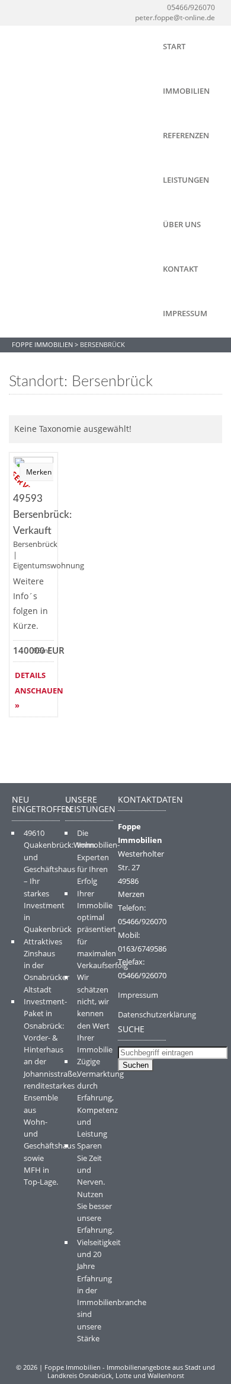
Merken (39, 472)
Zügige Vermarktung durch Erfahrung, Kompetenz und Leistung (100, 1097)
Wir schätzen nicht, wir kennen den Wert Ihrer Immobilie (95, 1013)
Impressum (185, 313)
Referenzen (186, 135)
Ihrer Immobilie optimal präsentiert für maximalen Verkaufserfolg (102, 929)
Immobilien (186, 90)
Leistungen (186, 179)
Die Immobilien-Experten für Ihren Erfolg (98, 857)
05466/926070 (191, 7)
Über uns (182, 224)
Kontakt (180, 268)
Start (174, 46)
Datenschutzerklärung (157, 1014)
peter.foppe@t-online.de (175, 17)
